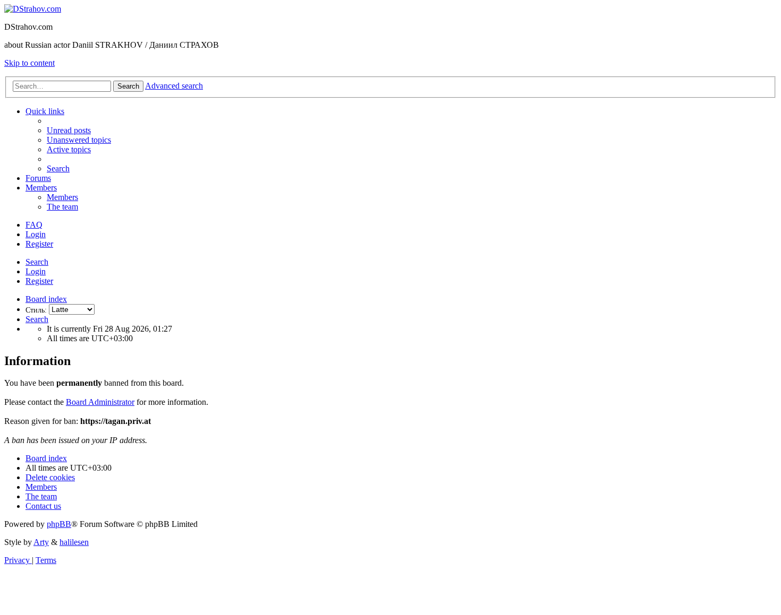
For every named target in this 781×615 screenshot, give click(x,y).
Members (41, 187)
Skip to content (29, 62)
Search (37, 261)
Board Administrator (100, 401)
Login (36, 271)
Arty (41, 542)
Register (39, 280)
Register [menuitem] (39, 243)
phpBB (59, 524)
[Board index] (32, 8)
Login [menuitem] (36, 234)
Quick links (45, 111)
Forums (38, 178)
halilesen (74, 542)
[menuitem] (69, 130)
